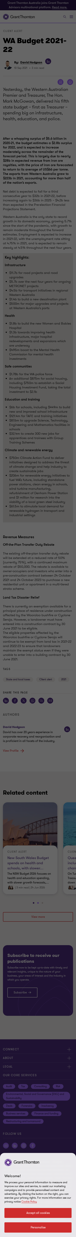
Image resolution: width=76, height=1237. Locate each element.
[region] (38, 1195)
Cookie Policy (29, 1201)
